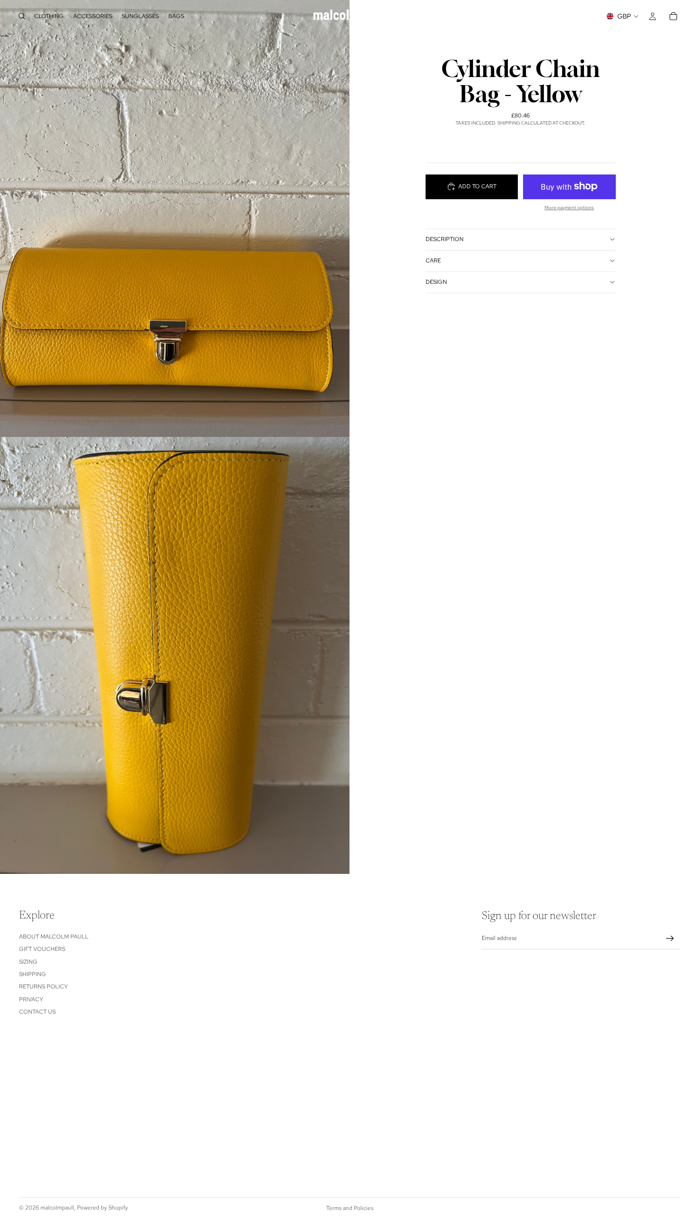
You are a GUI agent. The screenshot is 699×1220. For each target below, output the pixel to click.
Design (436, 282)
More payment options (569, 207)
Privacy (31, 999)
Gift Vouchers (42, 949)
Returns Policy (43, 986)
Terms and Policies (349, 1208)
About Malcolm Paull (53, 936)
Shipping (32, 974)
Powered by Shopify (102, 1207)
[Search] (21, 16)
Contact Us (37, 1012)
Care (433, 260)
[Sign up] (670, 938)
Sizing (28, 961)
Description (445, 239)
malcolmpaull (57, 1207)
